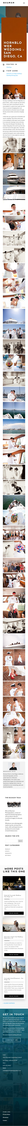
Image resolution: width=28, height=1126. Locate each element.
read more (14, 913)
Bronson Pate (9, 771)
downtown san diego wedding (13, 73)
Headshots (8, 853)
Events (7, 851)
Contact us (12, 1040)
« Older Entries (9, 1003)
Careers (5, 1120)
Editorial (8, 855)
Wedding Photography (12, 75)
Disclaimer (5, 1117)
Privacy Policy (6, 1114)
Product (7, 849)
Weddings (9, 67)
